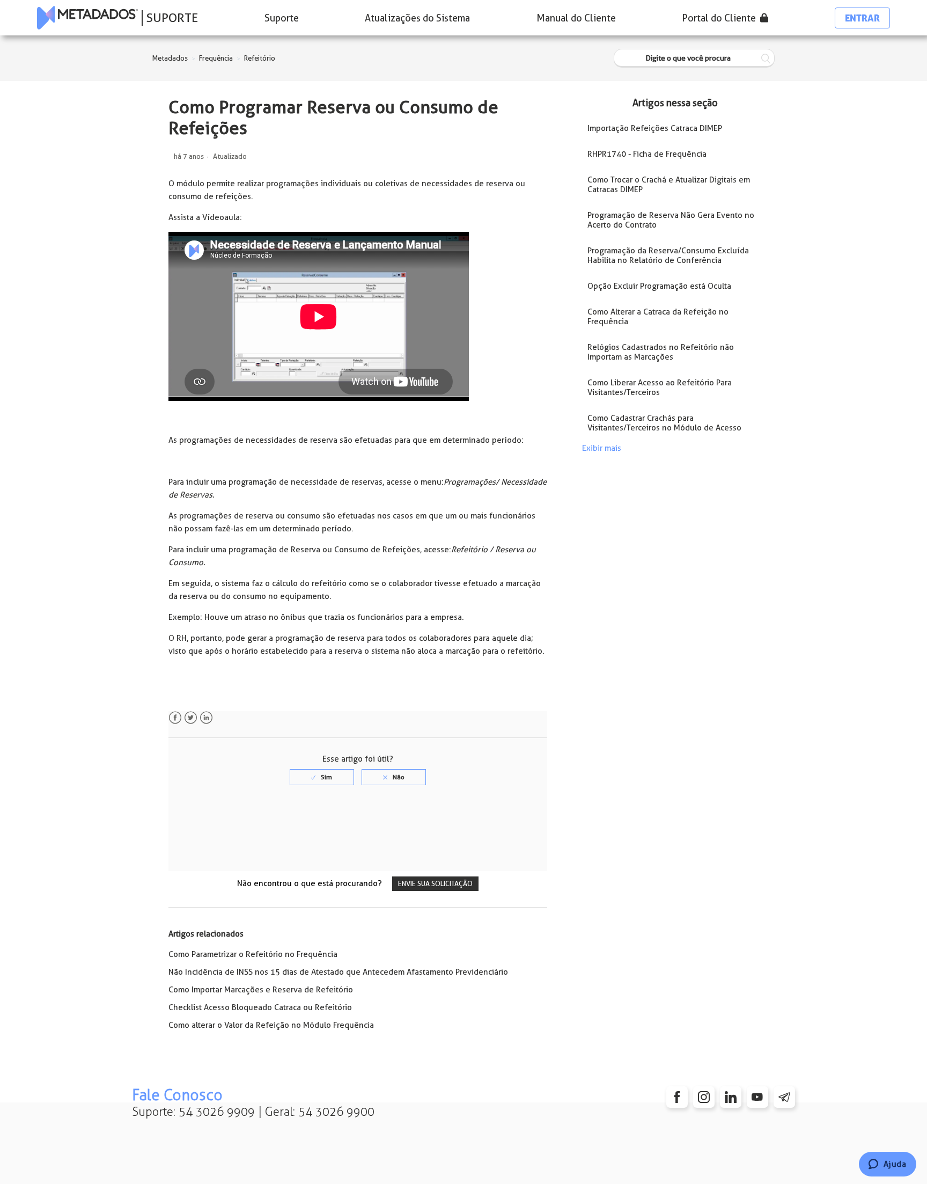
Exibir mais (601, 448)
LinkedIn (206, 718)
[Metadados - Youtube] (757, 1097)
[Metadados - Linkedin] (730, 1097)
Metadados (170, 58)
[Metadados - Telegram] (784, 1097)
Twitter (190, 718)
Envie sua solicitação (435, 884)
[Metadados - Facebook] (677, 1097)
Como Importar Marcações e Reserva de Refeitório (260, 990)
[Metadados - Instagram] (704, 1097)
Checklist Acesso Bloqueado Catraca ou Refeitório (260, 1007)
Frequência (216, 58)
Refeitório (259, 58)
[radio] (322, 777)
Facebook (175, 718)
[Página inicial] (87, 17)
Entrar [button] (862, 18)
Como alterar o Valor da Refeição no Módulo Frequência (271, 1025)
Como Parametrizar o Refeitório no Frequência (252, 954)
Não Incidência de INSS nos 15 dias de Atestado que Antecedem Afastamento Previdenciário (338, 972)
